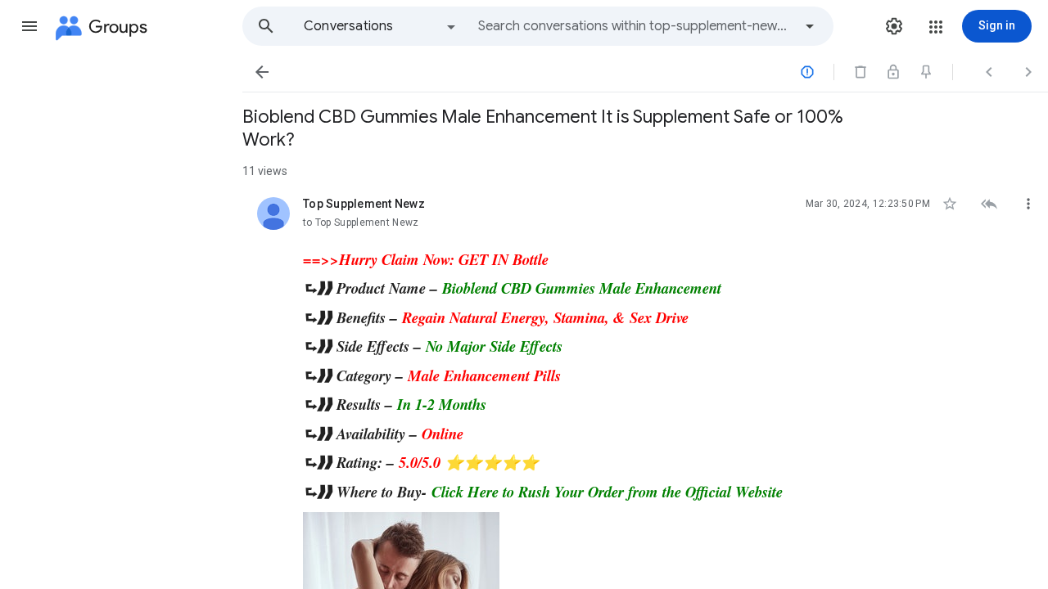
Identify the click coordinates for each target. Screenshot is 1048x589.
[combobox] (635, 26)
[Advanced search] (810, 26)
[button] (29, 26)
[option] (381, 26)
